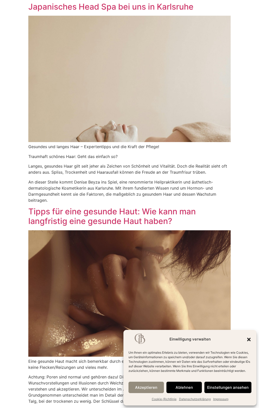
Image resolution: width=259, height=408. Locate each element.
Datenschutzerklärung (195, 399)
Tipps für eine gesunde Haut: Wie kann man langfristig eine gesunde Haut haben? (112, 216)
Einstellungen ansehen (228, 387)
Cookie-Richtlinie (164, 399)
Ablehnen (184, 387)
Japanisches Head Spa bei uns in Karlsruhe (110, 7)
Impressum (220, 399)
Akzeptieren (146, 387)
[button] (248, 339)
